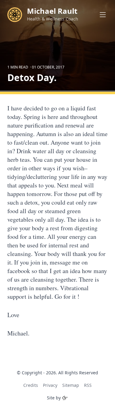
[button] (102, 15)
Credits (30, 385)
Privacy (50, 385)
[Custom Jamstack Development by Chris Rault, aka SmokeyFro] (65, 398)
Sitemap (70, 385)
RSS (88, 385)
